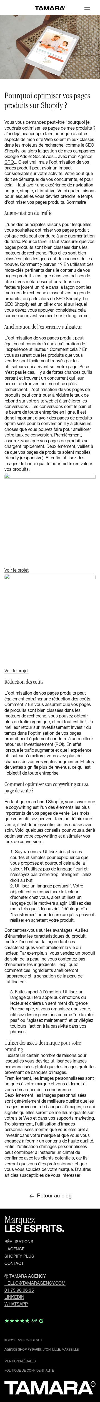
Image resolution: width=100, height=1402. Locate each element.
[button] (87, 8)
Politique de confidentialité (29, 1370)
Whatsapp (16, 1304)
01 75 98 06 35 (19, 1291)
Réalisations (18, 1242)
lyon (46, 1350)
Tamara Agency (29, 1340)
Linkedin (14, 1298)
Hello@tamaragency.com (35, 1284)
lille (56, 1350)
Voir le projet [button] (16, 571)
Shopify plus (19, 1257)
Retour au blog (54, 1196)
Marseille (70, 1350)
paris (36, 1350)
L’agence (14, 1249)
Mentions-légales (20, 1361)
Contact (14, 1264)
